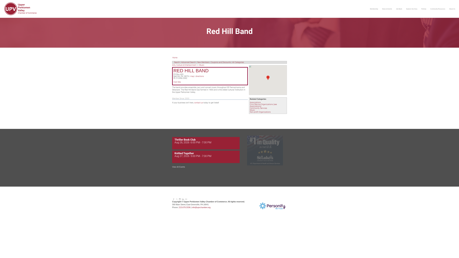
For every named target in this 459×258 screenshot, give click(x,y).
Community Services (258, 108)
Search (177, 62)
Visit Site (177, 82)
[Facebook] (174, 199)
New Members (203, 62)
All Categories (238, 62)
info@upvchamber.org (201, 207)
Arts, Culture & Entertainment (184, 65)
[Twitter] (177, 199)
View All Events (178, 167)
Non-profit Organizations (260, 112)
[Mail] (186, 199)
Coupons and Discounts (221, 62)
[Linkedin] (183, 199)
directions (200, 76)
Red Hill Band (191, 70)
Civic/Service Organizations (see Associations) (263, 105)
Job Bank (399, 9)
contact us (198, 103)
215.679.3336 (184, 207)
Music (252, 110)
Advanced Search (188, 62)
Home (174, 57)
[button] (268, 78)
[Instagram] (180, 199)
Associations (255, 102)
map (192, 76)
